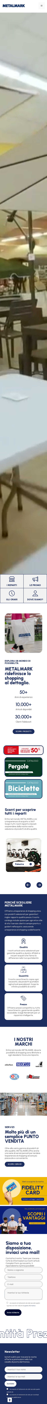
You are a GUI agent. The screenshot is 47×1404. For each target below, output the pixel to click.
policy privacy (17, 1392)
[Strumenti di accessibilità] (10, 1400)
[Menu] (41, 5)
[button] (28, 885)
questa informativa (29, 1305)
